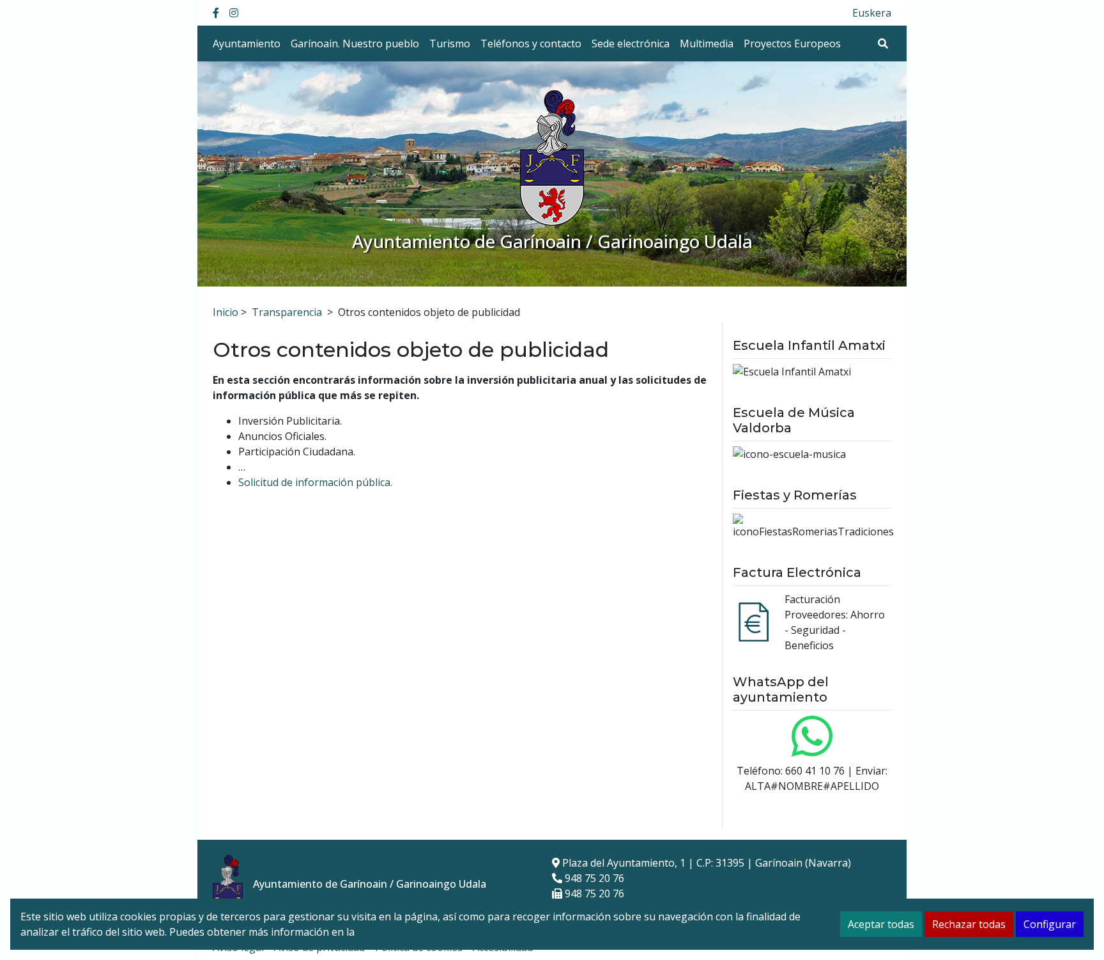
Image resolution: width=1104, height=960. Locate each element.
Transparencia (287, 312)
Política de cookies (401, 932)
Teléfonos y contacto (530, 43)
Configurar (1049, 924)
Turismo (449, 43)
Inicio (225, 312)
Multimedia (706, 43)
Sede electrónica (631, 43)
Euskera (871, 13)
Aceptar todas (881, 924)
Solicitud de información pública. (315, 482)
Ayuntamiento (246, 43)
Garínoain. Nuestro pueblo (355, 43)
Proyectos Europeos (792, 43)
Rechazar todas (969, 924)
